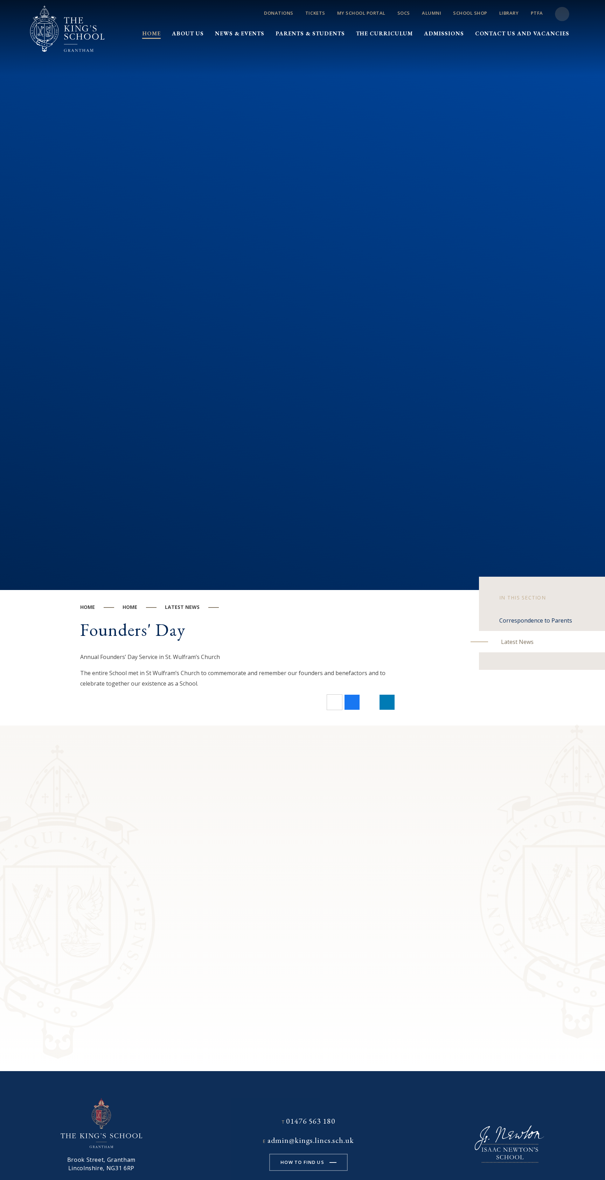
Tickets (315, 13)
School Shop (470, 13)
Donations (278, 13)
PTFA (537, 13)
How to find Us (302, 1162)
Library (509, 13)
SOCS (403, 13)
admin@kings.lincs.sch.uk (310, 1140)
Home (87, 607)
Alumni (431, 13)
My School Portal (361, 13)
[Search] (562, 14)
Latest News (182, 607)
